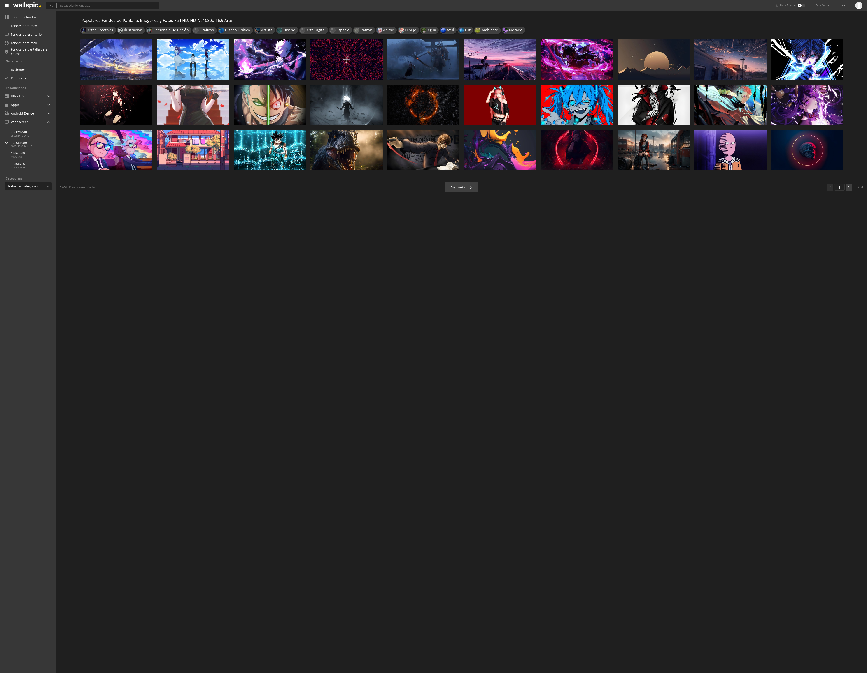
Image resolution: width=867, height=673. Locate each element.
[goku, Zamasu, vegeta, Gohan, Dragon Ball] (346, 105)
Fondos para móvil (25, 26)
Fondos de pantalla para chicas (29, 51)
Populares (18, 78)
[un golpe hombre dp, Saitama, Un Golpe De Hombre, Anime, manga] (730, 150)
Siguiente (458, 187)
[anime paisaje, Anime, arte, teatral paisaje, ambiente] (730, 59)
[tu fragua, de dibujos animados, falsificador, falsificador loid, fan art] (193, 105)
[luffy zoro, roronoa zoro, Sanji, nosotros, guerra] (270, 105)
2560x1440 (19, 132)
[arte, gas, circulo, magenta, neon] (807, 150)
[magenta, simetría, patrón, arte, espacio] (346, 59)
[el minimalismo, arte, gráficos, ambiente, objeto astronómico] (654, 59)
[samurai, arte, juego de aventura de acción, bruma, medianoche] (423, 59)
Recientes (18, 69)
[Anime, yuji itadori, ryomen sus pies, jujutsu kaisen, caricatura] (730, 105)
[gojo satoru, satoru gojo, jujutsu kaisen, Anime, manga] (270, 59)
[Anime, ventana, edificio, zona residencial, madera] (193, 150)
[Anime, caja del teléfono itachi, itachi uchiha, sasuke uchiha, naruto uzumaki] (654, 105)
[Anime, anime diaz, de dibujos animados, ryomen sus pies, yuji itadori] (577, 150)
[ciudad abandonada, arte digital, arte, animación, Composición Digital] (654, 150)
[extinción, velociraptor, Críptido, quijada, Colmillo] (346, 150)
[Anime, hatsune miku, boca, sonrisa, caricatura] (577, 105)
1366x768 (18, 153)
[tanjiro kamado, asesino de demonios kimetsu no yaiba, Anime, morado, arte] (577, 59)
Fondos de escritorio (26, 34)
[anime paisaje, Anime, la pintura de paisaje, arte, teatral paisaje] (116, 59)
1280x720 (18, 163)
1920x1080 (19, 142)
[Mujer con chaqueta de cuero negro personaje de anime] (500, 105)
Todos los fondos (23, 17)
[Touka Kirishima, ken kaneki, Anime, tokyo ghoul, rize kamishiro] (193, 59)
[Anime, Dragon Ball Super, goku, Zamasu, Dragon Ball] (270, 150)
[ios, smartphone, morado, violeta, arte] (500, 150)
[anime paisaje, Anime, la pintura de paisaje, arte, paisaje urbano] (500, 59)
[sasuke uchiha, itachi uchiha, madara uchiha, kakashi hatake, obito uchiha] (807, 59)
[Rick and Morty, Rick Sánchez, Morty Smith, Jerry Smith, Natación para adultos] (116, 150)
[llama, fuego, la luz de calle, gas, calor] (423, 105)
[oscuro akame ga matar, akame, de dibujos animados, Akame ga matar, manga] (116, 105)
